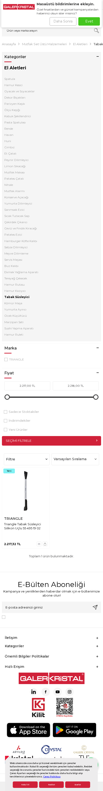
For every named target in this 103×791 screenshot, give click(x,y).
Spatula (9, 79)
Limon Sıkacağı (15, 166)
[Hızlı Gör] (39, 544)
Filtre (10, 459)
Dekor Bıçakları (14, 97)
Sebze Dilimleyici (16, 247)
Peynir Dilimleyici (16, 160)
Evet (89, 21)
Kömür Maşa (13, 303)
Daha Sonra (63, 21)
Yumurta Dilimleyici (18, 203)
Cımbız (9, 147)
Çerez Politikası (52, 776)
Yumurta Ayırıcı (15, 309)
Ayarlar (77, 784)
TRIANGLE (16, 359)
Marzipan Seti (13, 322)
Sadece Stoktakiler (24, 412)
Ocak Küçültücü (15, 315)
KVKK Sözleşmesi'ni (24, 617)
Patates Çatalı (14, 178)
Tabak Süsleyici (16, 297)
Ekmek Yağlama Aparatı (21, 272)
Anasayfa (9, 44)
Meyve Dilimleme (16, 253)
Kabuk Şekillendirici (17, 116)
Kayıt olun (95, 607)
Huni (7, 141)
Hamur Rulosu (14, 284)
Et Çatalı (10, 153)
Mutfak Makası (14, 172)
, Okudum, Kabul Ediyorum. (47, 617)
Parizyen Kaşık (14, 103)
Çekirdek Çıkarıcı (15, 222)
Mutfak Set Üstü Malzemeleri (44, 44)
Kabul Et (25, 784)
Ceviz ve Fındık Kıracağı (20, 228)
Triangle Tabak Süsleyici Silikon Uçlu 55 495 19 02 (22, 526)
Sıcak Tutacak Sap (16, 216)
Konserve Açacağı (16, 197)
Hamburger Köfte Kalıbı (20, 241)
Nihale (8, 185)
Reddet (51, 784)
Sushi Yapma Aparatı (19, 328)
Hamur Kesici (13, 85)
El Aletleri (80, 44)
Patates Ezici (13, 234)
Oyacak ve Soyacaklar (19, 91)
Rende (8, 128)
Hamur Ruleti (13, 334)
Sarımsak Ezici (14, 209)
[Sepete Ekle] (45, 544)
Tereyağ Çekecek (15, 278)
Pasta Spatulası (15, 122)
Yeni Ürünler (18, 429)
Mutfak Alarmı (14, 191)
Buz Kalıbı (11, 266)
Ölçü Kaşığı (12, 110)
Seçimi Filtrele (18, 441)
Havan (8, 135)
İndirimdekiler (19, 420)
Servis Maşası (13, 259)
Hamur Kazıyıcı (15, 291)
